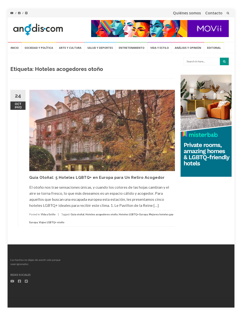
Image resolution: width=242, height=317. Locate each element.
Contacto (213, 13)
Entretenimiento (131, 48)
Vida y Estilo (159, 48)
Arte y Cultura (70, 48)
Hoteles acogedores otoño (101, 214)
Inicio (15, 48)
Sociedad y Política (39, 48)
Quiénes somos (187, 13)
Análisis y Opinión (188, 48)
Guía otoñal (77, 214)
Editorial (214, 48)
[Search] (224, 61)
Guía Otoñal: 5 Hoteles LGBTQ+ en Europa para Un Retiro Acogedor (97, 177)
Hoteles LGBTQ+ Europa (133, 214)
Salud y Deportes (100, 48)
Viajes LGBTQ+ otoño (51, 222)
